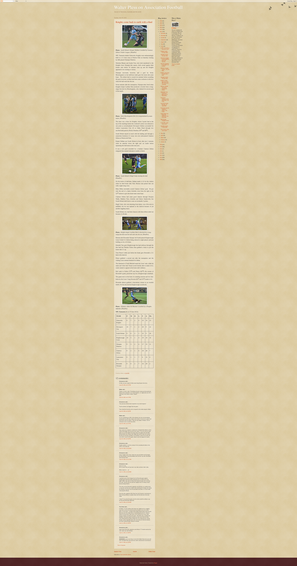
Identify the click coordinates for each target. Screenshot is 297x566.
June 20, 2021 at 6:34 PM (125, 411)
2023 (161, 27)
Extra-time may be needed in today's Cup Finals (165, 109)
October (163, 37)
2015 (161, 151)
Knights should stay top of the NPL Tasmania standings (164, 82)
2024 (161, 25)
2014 (161, 153)
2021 (161, 31)
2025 (161, 23)
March (162, 137)
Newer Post (117, 551)
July (162, 44)
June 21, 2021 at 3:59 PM (125, 532)
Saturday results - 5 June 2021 (165, 127)
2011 (161, 155)
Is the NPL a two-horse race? (164, 123)
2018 (161, 148)
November (163, 35)
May (162, 133)
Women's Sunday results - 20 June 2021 (165, 69)
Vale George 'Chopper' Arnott (165, 120)
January (163, 141)
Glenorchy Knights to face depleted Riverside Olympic (165, 59)
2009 (161, 159)
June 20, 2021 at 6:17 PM (125, 397)
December (163, 33)
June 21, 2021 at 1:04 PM (125, 523)
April (162, 135)
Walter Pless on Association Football (148, 7)
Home (135, 551)
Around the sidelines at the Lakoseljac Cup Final (165, 99)
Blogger (155, 563)
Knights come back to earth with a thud (134, 21)
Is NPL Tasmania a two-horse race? (165, 48)
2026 (161, 21)
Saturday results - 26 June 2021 (165, 55)
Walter (174, 28)
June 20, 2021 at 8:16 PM (125, 438)
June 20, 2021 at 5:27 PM (125, 385)
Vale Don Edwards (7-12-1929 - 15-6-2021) (165, 65)
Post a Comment (121, 545)
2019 (161, 146)
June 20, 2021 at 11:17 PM (125, 459)
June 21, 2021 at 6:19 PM (125, 542)
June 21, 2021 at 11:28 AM (125, 471)
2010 (161, 157)
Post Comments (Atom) (125, 554)
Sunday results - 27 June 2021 (164, 52)
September (163, 39)
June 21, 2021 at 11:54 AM (125, 502)
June (162, 46)
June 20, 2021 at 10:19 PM (125, 448)
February (163, 139)
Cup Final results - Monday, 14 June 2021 (165, 104)
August (162, 42)
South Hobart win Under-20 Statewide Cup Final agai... (164, 115)
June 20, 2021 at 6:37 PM (125, 423)
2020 (161, 144)
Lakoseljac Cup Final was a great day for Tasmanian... (164, 93)
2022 (161, 29)
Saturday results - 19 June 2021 (165, 78)
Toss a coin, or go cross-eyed (165, 130)
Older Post (151, 551)
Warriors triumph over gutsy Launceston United (164, 88)
